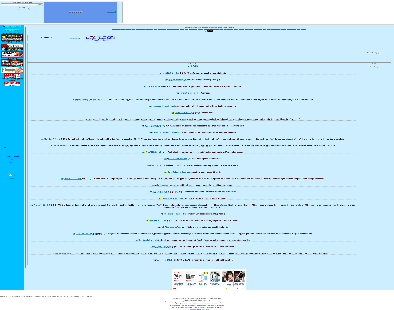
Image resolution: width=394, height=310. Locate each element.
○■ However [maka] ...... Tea (66, 253)
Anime (124, 29)
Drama (172, 29)
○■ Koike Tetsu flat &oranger (177, 172)
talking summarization (12, 26)
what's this (22, 7)
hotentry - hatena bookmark (226, 27)
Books (221, 29)
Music (168, 29)
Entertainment (149, 29)
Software (182, 29)
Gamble (294, 29)
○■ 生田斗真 (192, 66)
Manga (226, 29)
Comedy (278, 29)
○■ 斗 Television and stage (176, 159)
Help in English (111, 12)
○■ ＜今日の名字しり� (169, 73)
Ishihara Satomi (92, 38)
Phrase (260, 29)
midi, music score (206, 309)
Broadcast (230, 29)
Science (251, 29)
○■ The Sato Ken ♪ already (164, 185)
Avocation (283, 29)
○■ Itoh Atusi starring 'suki (169, 227)
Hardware (176, 29)
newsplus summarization (12, 156)
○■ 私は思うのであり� (182, 113)
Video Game (142, 29)
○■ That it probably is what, (147, 240)
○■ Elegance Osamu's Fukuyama (164, 132)
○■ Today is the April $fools (170, 198)
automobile (207, 29)
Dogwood (103, 38)
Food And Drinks (162, 29)
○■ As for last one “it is (61, 145)
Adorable (273, 29)
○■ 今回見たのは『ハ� (156, 221)
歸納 (12, 159)
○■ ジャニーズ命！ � (83, 234)
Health (186, 29)
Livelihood (303, 29)
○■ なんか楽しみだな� (161, 247)
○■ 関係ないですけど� (82, 100)
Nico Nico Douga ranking (209, 27)
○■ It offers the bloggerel (186, 93)
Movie (137, 29)
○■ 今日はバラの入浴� (40, 205)
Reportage (119, 29)
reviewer (12, 162)
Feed (13, 175)
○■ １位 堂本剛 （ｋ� (153, 86)
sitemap (12, 178)
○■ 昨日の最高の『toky (152, 152)
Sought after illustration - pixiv (192, 27)
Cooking (236, 29)
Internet (114, 29)
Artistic (298, 29)
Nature (269, 29)
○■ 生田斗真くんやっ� (50, 139)
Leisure (247, 29)
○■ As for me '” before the (97, 119)
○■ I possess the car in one (161, 106)
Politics (155, 29)
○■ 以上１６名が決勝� (159, 192)
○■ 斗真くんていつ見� (157, 165)
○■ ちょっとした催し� (162, 260)
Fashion (217, 29)
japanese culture (193, 29)
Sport (133, 29)
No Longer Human (106, 36)
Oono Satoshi (103, 40)
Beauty (264, 29)
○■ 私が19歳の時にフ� (151, 126)
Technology (200, 29)
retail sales (129, 29)
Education (289, 29)
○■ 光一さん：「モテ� (71, 179)
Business (212, 29)
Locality (256, 29)
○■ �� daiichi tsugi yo (176, 80)
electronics (241, 29)
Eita (108, 38)
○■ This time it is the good (172, 214)
